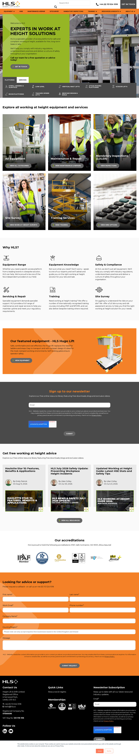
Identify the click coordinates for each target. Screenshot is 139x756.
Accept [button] (100, 751)
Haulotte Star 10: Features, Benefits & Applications (22, 470)
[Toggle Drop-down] (15, 11)
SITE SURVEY (54, 11)
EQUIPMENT (8, 11)
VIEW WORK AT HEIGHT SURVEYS (23, 225)
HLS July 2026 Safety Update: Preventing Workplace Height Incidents (69, 471)
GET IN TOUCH (128, 4)
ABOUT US (129, 11)
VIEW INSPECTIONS (109, 166)
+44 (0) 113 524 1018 (108, 4)
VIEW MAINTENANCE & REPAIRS (68, 166)
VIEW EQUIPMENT (22, 360)
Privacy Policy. (97, 415)
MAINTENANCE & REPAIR (36, 11)
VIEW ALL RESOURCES (70, 520)
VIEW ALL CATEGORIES (19, 166)
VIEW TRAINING (61, 225)
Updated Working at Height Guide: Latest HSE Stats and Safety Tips (114, 471)
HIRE (21, 11)
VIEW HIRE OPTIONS (109, 225)
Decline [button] (109, 751)
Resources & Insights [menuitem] (57, 692)
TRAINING (91, 11)
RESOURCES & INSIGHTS (110, 11)
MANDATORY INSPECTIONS (73, 11)
